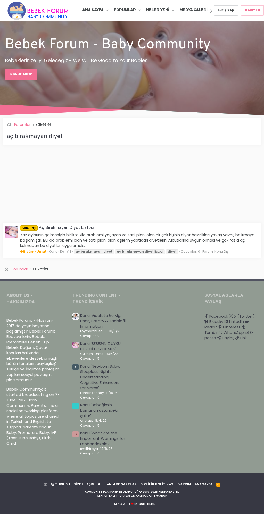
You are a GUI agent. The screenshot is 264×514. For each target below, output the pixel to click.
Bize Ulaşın (83, 485)
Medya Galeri (194, 10)
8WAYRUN (160, 496)
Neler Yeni (157, 10)
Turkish (62, 485)
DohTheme (147, 504)
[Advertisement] (132, 187)
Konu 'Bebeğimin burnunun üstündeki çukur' (99, 410)
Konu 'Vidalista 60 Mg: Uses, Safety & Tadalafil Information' (103, 321)
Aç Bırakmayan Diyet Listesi (58, 228)
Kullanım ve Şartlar (117, 485)
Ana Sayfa (93, 10)
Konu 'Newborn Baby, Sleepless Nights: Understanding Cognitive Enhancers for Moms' (100, 377)
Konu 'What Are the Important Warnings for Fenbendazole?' (102, 438)
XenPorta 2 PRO (109, 496)
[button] (107, 10)
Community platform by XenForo (132, 492)
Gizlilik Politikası (157, 485)
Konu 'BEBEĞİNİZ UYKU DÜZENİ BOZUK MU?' (100, 346)
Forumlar (125, 10)
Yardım (184, 485)
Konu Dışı (221, 251)
